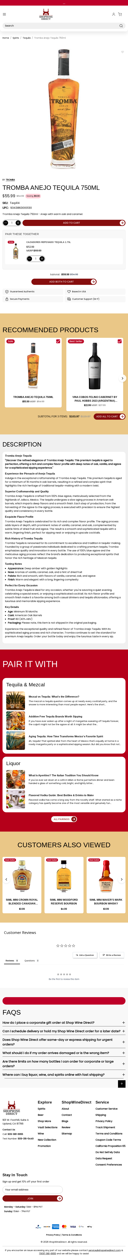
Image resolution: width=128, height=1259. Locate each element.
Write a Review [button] (113, 955)
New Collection (47, 1140)
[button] (122, 378)
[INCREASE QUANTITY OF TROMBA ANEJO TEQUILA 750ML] (18, 222)
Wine (41, 1133)
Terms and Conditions (109, 1133)
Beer (41, 1115)
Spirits (41, 1109)
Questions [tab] (30, 960)
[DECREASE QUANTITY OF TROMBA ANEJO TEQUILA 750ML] (5, 222)
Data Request (104, 1158)
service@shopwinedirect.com (105, 1250)
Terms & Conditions (72, 1234)
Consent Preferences (109, 1164)
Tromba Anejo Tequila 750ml (33, 397)
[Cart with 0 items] (122, 14)
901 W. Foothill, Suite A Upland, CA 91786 (15, 1121)
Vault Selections (47, 1127)
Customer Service (107, 1109)
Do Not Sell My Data (108, 1152)
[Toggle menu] (4, 14)
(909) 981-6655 (47, 1253)
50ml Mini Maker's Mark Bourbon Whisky (106, 902)
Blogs (65, 1121)
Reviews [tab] (10, 960)
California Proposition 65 (111, 1146)
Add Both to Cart (61, 281)
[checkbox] (58, 341)
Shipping (101, 1115)
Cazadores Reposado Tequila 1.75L (48, 242)
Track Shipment (105, 1127)
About (65, 1109)
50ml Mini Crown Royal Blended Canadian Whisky (22, 902)
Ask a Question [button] (86, 955)
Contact (67, 1115)
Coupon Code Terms (108, 1140)
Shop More (44, 1121)
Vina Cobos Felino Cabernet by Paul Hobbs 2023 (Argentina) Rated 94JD (94, 399)
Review (66, 1127)
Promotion (44, 1146)
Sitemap (67, 1133)
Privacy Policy (104, 1121)
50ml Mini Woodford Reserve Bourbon (64, 902)
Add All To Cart (107, 416)
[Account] (114, 14)
